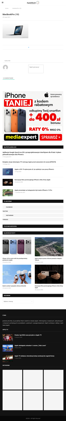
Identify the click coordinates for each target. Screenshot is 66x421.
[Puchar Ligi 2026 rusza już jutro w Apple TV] (8, 337)
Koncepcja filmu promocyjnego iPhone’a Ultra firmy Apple (32, 180)
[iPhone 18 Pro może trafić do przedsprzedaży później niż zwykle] (17, 246)
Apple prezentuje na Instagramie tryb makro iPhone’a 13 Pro (33, 190)
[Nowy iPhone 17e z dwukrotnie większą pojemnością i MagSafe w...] (33, 400)
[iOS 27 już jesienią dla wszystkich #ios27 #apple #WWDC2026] (33, 379)
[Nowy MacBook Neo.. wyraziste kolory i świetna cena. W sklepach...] (12, 400)
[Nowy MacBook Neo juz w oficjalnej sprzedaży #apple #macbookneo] (53, 379)
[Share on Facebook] (31, 47)
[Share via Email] (36, 47)
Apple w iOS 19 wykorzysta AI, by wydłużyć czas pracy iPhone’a (34, 169)
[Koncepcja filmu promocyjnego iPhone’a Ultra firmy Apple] (8, 182)
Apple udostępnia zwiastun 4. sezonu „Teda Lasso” (30, 345)
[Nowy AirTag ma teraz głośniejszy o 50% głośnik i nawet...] (53, 400)
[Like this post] (29, 47)
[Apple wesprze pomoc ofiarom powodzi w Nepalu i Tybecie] (49, 246)
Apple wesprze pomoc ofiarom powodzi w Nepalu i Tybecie (48, 259)
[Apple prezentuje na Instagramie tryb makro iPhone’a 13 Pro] (8, 192)
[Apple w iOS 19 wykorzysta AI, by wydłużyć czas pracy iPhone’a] (8, 171)
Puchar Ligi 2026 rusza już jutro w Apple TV (28, 335)
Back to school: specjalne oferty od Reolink (14, 286)
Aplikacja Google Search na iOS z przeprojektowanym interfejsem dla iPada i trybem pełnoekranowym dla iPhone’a (32, 153)
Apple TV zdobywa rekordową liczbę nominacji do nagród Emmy (34, 356)
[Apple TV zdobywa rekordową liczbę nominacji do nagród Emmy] (8, 358)
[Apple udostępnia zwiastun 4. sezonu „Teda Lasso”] (8, 348)
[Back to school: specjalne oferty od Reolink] (17, 274)
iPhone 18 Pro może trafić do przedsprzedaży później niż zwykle (15, 259)
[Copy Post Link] (34, 47)
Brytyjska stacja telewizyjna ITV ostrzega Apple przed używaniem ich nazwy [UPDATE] (29, 162)
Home (6, 8)
